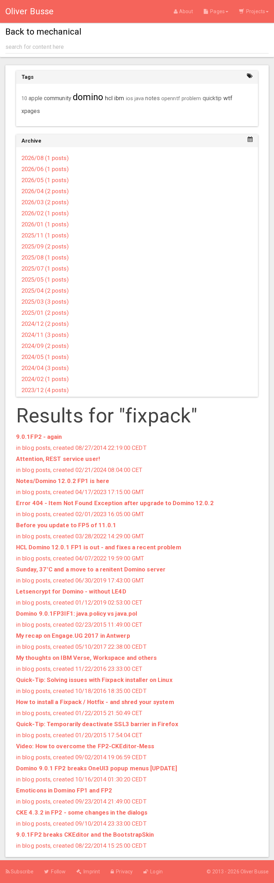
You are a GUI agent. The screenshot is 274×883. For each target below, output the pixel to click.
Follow (57, 871)
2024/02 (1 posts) (45, 379)
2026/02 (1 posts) (45, 213)
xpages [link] (30, 111)
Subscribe (22, 871)
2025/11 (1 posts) (45, 235)
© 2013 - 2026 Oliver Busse (238, 871)
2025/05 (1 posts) (45, 279)
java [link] (139, 98)
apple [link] (35, 98)
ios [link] (129, 98)
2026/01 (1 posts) (45, 224)
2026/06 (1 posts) (45, 169)
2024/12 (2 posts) (45, 323)
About (185, 11)
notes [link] (152, 98)
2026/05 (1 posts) (45, 180)
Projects (254, 11)
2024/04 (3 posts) (45, 367)
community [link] (57, 98)
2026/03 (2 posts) (45, 202)
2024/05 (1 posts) (45, 356)
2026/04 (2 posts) (45, 191)
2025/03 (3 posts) (45, 301)
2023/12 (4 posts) (45, 390)
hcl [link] (109, 98)
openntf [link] (170, 98)
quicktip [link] (212, 98)
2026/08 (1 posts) (45, 157)
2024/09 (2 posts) (45, 345)
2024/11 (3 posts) (45, 334)
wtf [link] (228, 98)
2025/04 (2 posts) (45, 290)
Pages (216, 11)
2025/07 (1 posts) (45, 268)
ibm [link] (119, 98)
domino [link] (88, 97)
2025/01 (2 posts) (45, 312)
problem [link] (191, 98)
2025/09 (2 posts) (45, 246)
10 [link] (24, 98)
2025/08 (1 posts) (45, 257)
